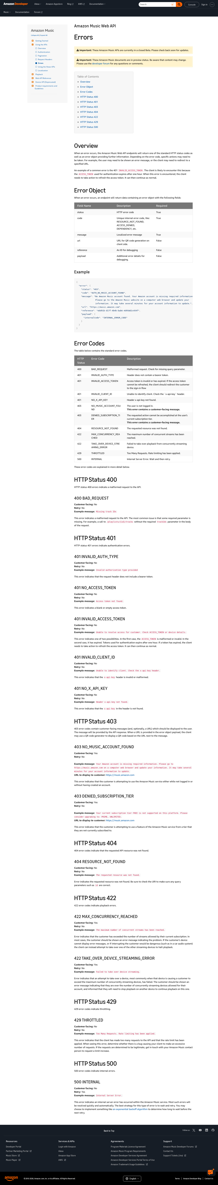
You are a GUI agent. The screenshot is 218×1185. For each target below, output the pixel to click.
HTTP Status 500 (89, 126)
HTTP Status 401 (89, 101)
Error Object (86, 86)
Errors (40, 63)
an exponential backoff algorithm (130, 1109)
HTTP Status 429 (89, 121)
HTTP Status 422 (89, 116)
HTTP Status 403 (89, 106)
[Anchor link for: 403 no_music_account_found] (136, 746)
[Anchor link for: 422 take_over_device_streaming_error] (157, 958)
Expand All (43, 35)
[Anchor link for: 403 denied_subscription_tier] (136, 796)
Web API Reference (43, 78)
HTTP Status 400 (89, 96)
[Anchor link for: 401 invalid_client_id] (117, 657)
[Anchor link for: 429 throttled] (105, 1020)
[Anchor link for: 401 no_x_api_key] (110, 688)
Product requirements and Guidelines (46, 87)
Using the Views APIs (46, 67)
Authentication (44, 52)
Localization (43, 70)
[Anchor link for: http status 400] (120, 479)
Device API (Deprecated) (45, 82)
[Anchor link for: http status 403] (120, 721)
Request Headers (45, 59)
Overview (42, 48)
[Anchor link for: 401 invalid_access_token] (127, 618)
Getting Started (41, 41)
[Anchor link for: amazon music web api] (118, 26)
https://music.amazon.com (120, 774)
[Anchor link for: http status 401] (119, 537)
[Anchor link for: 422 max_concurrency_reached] (140, 916)
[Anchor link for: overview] (101, 145)
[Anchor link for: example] (92, 272)
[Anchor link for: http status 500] (120, 1063)
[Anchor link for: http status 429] (119, 1001)
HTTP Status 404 (89, 111)
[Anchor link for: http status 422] (119, 897)
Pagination (42, 55)
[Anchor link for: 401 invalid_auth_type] (120, 556)
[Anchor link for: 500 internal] (102, 1082)
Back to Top (109, 1131)
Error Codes (86, 91)
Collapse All (35, 35)
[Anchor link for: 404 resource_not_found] (127, 861)
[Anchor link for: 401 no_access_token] (118, 587)
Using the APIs (41, 44)
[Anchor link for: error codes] (108, 343)
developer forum (101, 63)
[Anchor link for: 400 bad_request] (111, 498)
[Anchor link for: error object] (109, 190)
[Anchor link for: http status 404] (120, 842)
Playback (39, 74)
